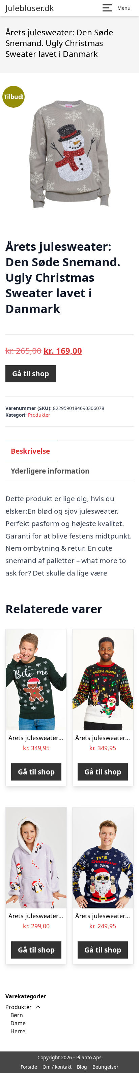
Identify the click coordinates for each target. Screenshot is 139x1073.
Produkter (39, 415)
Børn (16, 1015)
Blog (82, 1067)
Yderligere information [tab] (50, 471)
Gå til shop (30, 373)
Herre (17, 1031)
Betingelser (105, 1067)
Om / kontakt (57, 1067)
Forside (29, 1067)
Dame (18, 1023)
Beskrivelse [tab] (30, 451)
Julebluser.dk (29, 8)
